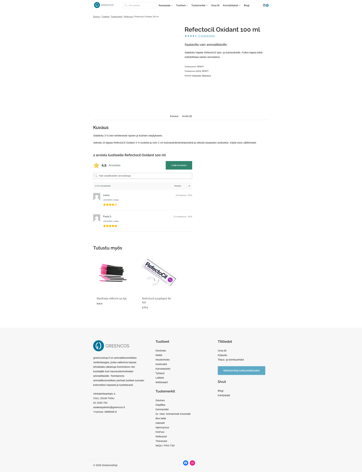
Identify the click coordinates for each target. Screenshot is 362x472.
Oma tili (215, 5)
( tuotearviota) (206, 35)
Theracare (161, 441)
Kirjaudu (222, 355)
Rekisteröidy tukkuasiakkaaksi (241, 370)
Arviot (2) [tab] (187, 116)
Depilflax (160, 404)
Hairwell (160, 423)
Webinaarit (162, 382)
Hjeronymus (162, 427)
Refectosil (161, 436)
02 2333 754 (100, 402)
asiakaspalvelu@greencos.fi (109, 407)
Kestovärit (196, 76)
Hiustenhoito (163, 359)
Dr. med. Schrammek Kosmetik (173, 414)
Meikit (159, 355)
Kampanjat (224, 395)
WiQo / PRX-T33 (165, 445)
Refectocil (206, 76)
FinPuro (160, 432)
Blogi (246, 5)
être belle (161, 418)
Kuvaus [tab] (174, 116)
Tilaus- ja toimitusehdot (231, 359)
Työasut (160, 373)
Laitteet (160, 377)
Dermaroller (162, 409)
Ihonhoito (161, 350)
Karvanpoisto (163, 368)
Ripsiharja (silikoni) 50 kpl (112, 298)
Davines (160, 400)
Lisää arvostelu (179, 165)
